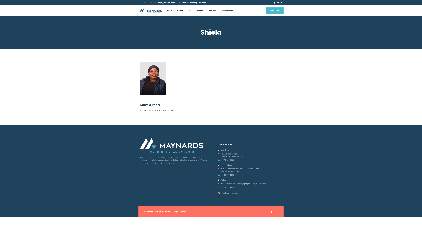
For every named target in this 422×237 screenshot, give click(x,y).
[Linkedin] (276, 212)
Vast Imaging (227, 10)
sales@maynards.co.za (166, 3)
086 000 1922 (147, 3)
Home (169, 10)
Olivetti (180, 10)
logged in (154, 110)
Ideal (190, 10)
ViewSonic (213, 10)
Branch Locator (274, 11)
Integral (200, 10)
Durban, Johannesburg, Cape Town (193, 3)
